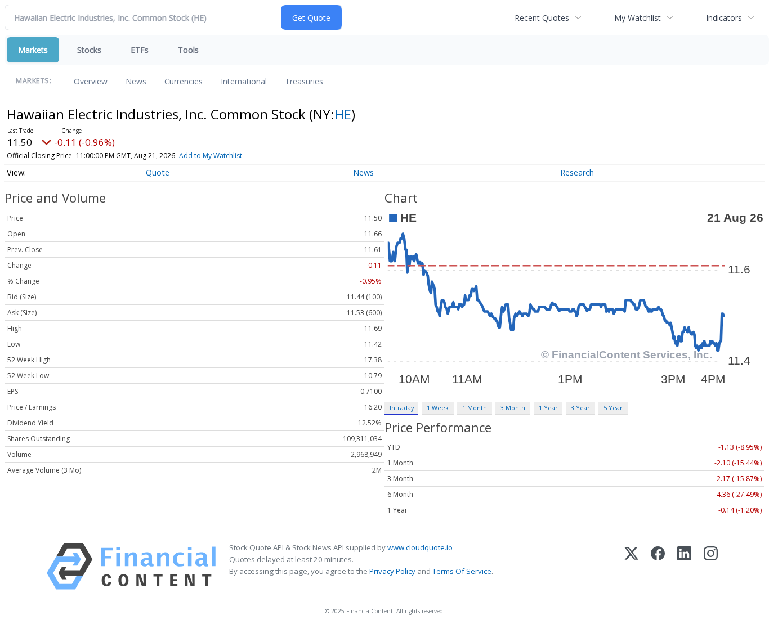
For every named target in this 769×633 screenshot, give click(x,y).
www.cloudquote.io (420, 547)
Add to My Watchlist (210, 155)
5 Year (613, 407)
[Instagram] (710, 566)
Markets (33, 49)
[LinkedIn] (684, 566)
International (244, 81)
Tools (188, 49)
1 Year (548, 407)
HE (342, 114)
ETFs (140, 49)
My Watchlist (637, 17)
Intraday (402, 407)
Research (577, 172)
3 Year (580, 407)
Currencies (183, 81)
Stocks (89, 49)
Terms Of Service (461, 571)
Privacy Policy (392, 571)
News (136, 81)
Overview (91, 81)
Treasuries (304, 81)
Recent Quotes (542, 17)
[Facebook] (657, 566)
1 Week (438, 407)
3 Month (512, 407)
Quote (157, 172)
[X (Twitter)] (631, 566)
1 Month (474, 407)
